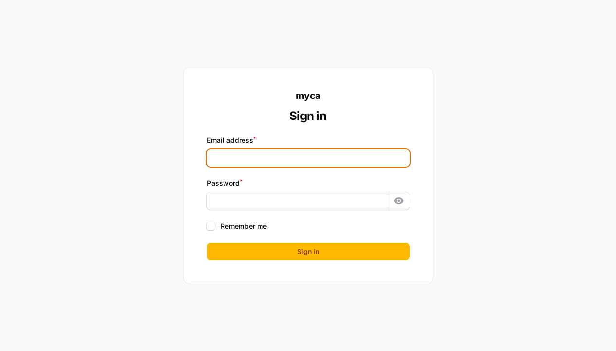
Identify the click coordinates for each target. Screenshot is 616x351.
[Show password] (399, 201)
